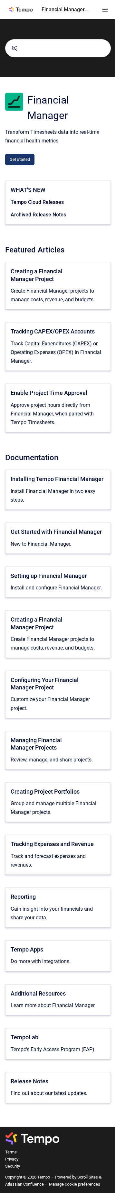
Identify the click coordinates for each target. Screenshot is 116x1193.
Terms (11, 1152)
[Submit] (14, 48)
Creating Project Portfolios (45, 791)
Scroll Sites (87, 1177)
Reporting (23, 896)
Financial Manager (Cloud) (65, 9)
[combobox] (58, 48)
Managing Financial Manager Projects (36, 744)
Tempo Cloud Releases (37, 202)
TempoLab (24, 1037)
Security (12, 1166)
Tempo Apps (27, 949)
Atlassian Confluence (24, 1184)
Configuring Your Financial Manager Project (45, 684)
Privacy (11, 1159)
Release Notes (29, 1081)
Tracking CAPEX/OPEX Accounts (53, 331)
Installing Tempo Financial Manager (57, 479)
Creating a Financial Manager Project (37, 275)
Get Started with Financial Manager (56, 531)
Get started (20, 159)
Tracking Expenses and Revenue (52, 844)
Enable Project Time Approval (49, 392)
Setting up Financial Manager (49, 575)
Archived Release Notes (38, 215)
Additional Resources (38, 993)
